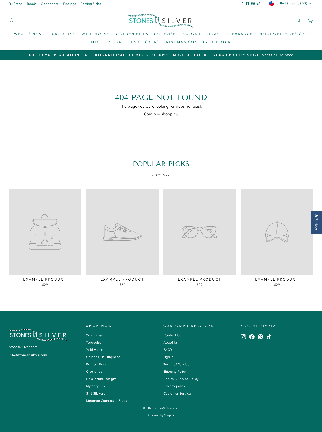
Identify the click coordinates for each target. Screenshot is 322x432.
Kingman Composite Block (198, 42)
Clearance (239, 34)
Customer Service (177, 393)
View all (161, 174)
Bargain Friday (201, 34)
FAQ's (167, 350)
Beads (32, 4)
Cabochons (50, 4)
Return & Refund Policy (181, 379)
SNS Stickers (143, 42)
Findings (69, 4)
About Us (170, 342)
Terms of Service (176, 364)
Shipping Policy (175, 371)
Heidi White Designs (283, 34)
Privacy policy (174, 386)
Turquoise (62, 34)
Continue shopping (161, 113)
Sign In (168, 357)
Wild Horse (95, 34)
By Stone (16, 4)
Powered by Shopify (161, 415)
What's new (28, 34)
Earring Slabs (90, 4)
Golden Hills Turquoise (146, 34)
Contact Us (172, 335)
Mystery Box (106, 42)
